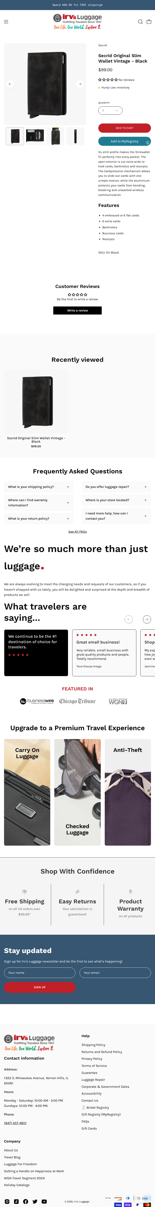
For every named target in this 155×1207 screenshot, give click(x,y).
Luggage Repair (93, 1080)
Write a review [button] (77, 310)
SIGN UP (40, 987)
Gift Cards (89, 1128)
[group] (77, 5)
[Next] (80, 84)
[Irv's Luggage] (77, 22)
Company (12, 1141)
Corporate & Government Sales (105, 1087)
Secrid (102, 45)
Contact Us (90, 1100)
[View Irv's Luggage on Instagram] (7, 1202)
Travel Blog (12, 1157)
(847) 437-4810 (15, 1123)
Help (86, 1036)
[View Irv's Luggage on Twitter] (35, 1202)
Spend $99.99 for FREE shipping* (77, 5)
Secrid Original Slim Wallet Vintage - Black (36, 439)
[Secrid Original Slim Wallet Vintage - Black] (15, 136)
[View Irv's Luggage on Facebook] (26, 1202)
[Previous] (10, 84)
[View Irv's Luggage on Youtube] (44, 1202)
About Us (11, 1150)
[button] (140, 22)
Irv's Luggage (81, 1201)
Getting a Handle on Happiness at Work (34, 1171)
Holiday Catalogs (17, 1185)
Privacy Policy (92, 1059)
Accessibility (92, 1093)
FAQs (85, 1121)
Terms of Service (94, 1066)
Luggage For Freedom (20, 1164)
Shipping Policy (93, 1045)
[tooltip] (148, 142)
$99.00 (36, 446)
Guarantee (89, 1072)
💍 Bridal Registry (95, 1107)
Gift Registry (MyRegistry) (101, 1114)
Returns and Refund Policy (102, 1052)
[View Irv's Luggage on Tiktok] (16, 1202)
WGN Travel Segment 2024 (24, 1178)
